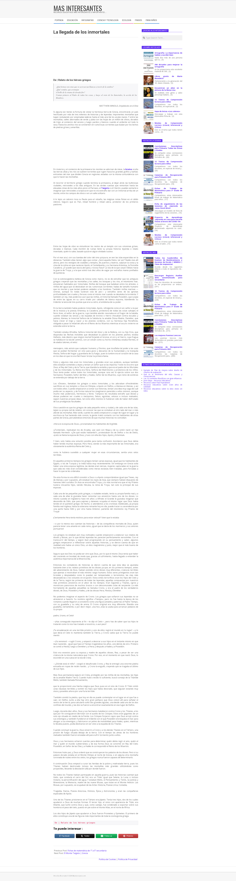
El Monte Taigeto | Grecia (76, 853)
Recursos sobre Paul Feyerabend (157, 382)
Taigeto (105, 188)
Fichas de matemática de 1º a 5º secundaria (87, 850)
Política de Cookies (107, 859)
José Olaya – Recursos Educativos (157, 380)
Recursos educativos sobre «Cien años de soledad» (163, 386)
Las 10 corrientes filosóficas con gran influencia (162, 378)
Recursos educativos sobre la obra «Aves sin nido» (163, 390)
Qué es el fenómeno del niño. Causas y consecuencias (163, 375)
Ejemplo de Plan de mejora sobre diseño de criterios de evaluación (163, 371)
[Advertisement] (95, 58)
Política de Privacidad (127, 859)
